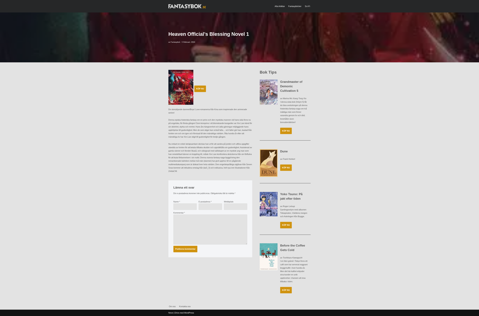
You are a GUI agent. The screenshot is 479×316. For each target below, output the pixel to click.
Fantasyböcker (294, 6)
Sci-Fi (307, 6)
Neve (170, 313)
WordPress (189, 313)
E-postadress (205, 202)
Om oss (172, 306)
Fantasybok (175, 42)
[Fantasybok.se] (187, 6)
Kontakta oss (185, 306)
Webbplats (228, 202)
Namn (176, 202)
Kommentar (179, 213)
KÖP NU (200, 89)
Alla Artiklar (280, 6)
